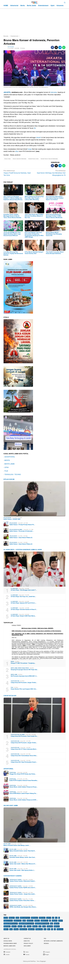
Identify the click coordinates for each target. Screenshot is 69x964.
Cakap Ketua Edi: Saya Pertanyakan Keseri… (24, 762)
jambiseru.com (44, 920)
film (56, 917)
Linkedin (7, 954)
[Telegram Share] (60, 47)
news (11, 929)
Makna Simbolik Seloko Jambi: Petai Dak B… (22, 851)
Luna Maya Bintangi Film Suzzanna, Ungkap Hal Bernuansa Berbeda (13, 253)
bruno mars (7, 159)
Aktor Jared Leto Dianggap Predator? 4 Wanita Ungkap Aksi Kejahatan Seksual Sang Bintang (13, 198)
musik (44, 926)
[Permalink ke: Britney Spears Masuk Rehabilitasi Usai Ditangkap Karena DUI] (55, 225)
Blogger (47, 954)
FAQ (45, 938)
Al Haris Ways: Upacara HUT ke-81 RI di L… (23, 603)
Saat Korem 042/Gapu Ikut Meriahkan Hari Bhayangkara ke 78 (51, 172)
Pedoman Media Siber (10, 943)
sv (52, 929)
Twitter (27, 952)
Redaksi (46, 943)
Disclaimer (27, 946)
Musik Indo (56, 926)
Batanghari (11, 917)
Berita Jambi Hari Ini (25, 917)
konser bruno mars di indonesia (49, 159)
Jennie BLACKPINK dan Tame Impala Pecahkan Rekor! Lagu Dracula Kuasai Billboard (12, 234)
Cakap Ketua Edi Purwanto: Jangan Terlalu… (24, 682)
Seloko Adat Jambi (11, 805)
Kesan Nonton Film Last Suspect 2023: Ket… (24, 689)
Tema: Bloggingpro (41, 961)
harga (30, 149)
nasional (6, 929)
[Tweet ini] (56, 47)
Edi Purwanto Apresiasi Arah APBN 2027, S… (24, 676)
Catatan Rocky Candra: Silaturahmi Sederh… (22, 881)
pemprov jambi (23, 929)
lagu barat (56, 923)
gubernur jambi (17, 920)
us (54, 929)
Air (35, 128)
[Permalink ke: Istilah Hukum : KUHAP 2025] (34, 498)
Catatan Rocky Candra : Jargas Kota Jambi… (22, 894)
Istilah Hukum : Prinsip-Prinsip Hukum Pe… (22, 524)
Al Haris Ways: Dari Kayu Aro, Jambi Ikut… (23, 596)
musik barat (49, 926)
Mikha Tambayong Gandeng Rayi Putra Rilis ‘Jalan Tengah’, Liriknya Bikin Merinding (34, 198)
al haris (5, 917)
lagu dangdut (7, 926)
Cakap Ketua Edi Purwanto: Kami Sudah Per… (24, 736)
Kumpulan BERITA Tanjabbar (42, 923)
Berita (12, 661)
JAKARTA (7, 92)
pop (45, 929)
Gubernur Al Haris (8, 920)
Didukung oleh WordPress (29, 961)
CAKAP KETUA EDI (10, 696)
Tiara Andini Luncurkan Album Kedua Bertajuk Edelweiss (55, 252)
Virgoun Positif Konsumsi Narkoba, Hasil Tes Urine (17, 172)
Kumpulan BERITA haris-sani (10, 923)
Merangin (35, 926)
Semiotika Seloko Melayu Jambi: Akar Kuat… (22, 857)
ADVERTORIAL (9, 457)
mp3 (40, 926)
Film (12, 687)
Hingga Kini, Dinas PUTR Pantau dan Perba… (22, 774)
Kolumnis (19, 529)
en (53, 917)
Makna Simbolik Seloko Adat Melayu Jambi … (17, 845)
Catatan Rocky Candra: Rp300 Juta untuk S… (22, 887)
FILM (6, 471)
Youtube (27, 954)
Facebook (7, 952)
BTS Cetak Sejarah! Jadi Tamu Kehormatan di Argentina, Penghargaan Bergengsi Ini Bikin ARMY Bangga (34, 235)
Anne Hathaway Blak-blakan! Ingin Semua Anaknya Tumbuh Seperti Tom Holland (55, 198)
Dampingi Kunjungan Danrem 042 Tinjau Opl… (24, 669)
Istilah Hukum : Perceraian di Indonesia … (21, 531)
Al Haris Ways (14, 588)
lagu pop (20, 926)
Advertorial (8, 769)
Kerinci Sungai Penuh (23, 668)
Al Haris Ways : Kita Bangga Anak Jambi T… (24, 590)
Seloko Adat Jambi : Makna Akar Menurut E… (22, 863)
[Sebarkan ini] (52, 47)
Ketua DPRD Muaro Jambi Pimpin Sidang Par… (23, 793)
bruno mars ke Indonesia (19, 159)
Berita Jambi (14, 668)
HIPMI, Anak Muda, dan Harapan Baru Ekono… (23, 907)
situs (16, 151)
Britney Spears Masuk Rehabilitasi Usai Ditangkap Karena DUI (54, 234)
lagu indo (14, 926)
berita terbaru (34, 917)
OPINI (6, 467)
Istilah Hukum (9, 479)
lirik (24, 926)
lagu (51, 923)
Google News (8, 941)
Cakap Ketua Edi (15, 681)
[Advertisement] (34, 21)
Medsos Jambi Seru (9, 946)
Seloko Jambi (7, 843)
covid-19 (49, 917)
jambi (24, 920)
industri (38, 137)
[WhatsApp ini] (63, 47)
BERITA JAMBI (9, 464)
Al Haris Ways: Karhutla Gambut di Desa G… (24, 609)
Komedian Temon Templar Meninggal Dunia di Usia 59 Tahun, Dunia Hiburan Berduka (12, 216)
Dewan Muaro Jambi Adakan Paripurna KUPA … (23, 800)
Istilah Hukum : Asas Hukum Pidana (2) (20, 544)
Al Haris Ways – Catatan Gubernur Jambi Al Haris (23, 549)
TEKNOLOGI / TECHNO (12, 474)
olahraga (16, 929)
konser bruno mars (33, 159)
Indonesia (53, 92)
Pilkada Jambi (39, 929)
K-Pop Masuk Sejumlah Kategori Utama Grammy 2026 (34, 252)
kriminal (60, 920)
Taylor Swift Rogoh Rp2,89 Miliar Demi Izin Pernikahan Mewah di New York (34, 216)
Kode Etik (27, 941)
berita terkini (42, 917)
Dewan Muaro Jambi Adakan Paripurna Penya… (23, 787)
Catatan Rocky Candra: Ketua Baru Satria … (22, 900)
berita (17, 917)
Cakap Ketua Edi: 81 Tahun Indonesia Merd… (24, 749)
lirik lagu (29, 926)
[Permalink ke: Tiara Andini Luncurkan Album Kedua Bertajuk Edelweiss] (55, 245)
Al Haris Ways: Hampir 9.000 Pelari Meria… (23, 616)
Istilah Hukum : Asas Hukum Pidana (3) (20, 537)
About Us (6, 938)
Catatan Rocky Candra (13, 876)
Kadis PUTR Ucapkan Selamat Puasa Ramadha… (23, 780)
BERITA (7, 460)
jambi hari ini (30, 920)
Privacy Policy (28, 943)
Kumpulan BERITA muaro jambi (26, 923)
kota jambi (54, 920)
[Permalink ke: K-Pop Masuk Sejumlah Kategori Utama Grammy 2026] (34, 245)
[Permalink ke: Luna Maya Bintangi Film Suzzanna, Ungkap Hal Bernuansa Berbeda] (13, 245)
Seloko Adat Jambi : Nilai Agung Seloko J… (22, 870)
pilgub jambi (31, 929)
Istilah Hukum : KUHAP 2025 (12, 519)
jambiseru (37, 920)
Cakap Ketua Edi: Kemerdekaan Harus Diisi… (24, 755)
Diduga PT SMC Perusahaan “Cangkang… (23, 663)
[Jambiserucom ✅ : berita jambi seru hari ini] (34, 2)
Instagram (47, 952)
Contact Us (27, 938)
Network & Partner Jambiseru (53, 941)
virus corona (60, 929)
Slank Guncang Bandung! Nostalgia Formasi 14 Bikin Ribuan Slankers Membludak (54, 216)
